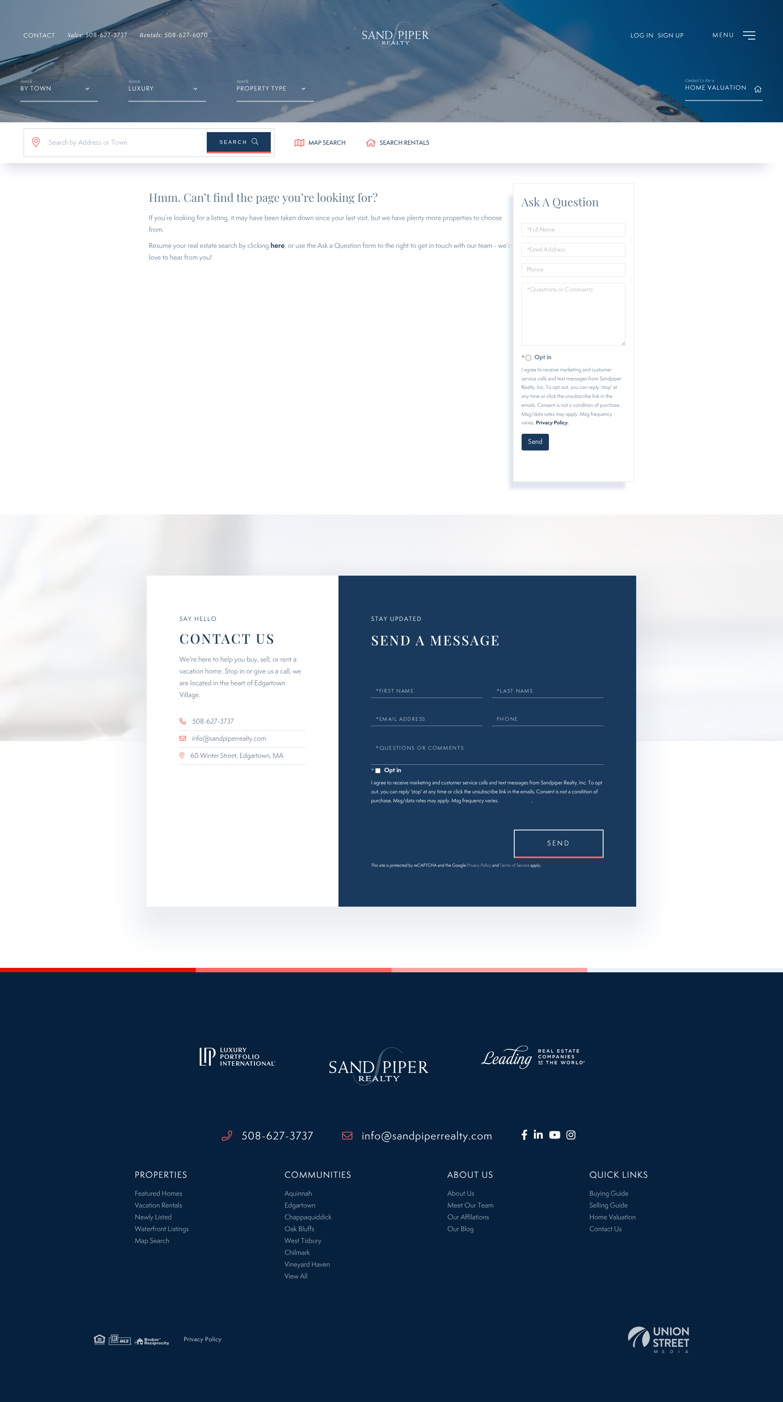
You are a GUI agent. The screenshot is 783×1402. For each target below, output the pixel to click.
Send (535, 442)
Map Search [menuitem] (152, 1241)
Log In (642, 36)
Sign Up (671, 36)
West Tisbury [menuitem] (303, 1241)
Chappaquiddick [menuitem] (308, 1217)
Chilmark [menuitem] (297, 1252)
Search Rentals (404, 143)
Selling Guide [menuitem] (608, 1205)
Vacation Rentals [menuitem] (158, 1205)
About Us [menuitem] (460, 1193)
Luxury (141, 89)
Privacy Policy (552, 423)
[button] (239, 142)
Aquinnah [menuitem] (298, 1193)
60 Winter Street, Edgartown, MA (236, 756)
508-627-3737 (97, 35)
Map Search (326, 143)
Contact (39, 36)
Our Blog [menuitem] (460, 1229)
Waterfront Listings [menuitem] (161, 1229)
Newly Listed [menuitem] (153, 1217)
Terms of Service (569, 466)
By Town (36, 89)
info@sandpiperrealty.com (229, 738)
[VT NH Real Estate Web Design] (658, 1340)
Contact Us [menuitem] (605, 1229)
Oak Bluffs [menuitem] (299, 1229)
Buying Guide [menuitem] (608, 1193)
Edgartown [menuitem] (300, 1205)
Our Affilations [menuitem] (468, 1217)
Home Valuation (716, 84)
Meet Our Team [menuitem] (470, 1205)
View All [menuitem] (296, 1276)
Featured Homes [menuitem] (158, 1193)
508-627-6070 (174, 35)
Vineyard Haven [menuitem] (307, 1264)
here (277, 245)
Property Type (262, 89)
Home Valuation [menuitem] (612, 1217)
